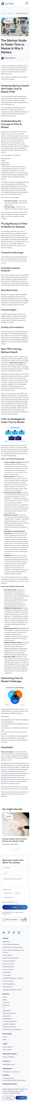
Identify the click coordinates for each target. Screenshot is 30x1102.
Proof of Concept (8, 969)
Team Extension (7, 987)
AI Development (7, 1018)
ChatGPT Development (10, 1021)
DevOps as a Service (9, 961)
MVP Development (8, 966)
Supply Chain (7, 1016)
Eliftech (6, 763)
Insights (10, 13)
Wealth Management (9, 1013)
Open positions (7, 1049)
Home (3, 13)
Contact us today (6, 792)
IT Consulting (7, 975)
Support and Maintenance (11, 958)
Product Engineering (9, 984)
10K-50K (17, 893)
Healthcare (6, 1005)
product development (7, 773)
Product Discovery (8, 964)
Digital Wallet (7, 1010)
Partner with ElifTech (9, 1057)
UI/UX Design (7, 972)
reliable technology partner (14, 610)
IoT (4, 1008)
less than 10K (8, 893)
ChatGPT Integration (9, 1024)
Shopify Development (9, 1027)
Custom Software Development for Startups (13, 951)
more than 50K (8, 897)
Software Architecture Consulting (13, 978)
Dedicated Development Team (12, 989)
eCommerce (6, 1002)
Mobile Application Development (12, 947)
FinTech (5, 997)
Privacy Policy (6, 914)
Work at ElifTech (7, 1047)
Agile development (22, 628)
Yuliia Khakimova (10, 58)
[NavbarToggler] (26, 3)
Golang (5, 1037)
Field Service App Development (12, 1029)
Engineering (6, 941)
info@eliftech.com (9, 1064)
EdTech (5, 1000)
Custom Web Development (11, 944)
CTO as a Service (8, 981)
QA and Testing (7, 955)
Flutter (4, 1039)
